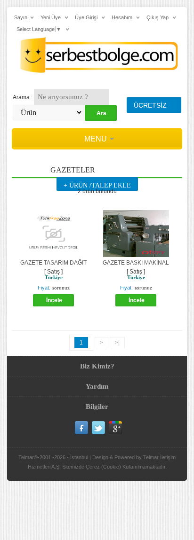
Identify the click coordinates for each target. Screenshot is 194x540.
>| (117, 342)
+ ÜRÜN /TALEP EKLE (97, 185)
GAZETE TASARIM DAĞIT (53, 262)
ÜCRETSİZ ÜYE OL (150, 107)
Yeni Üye (50, 17)
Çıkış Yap (157, 17)
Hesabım (122, 17)
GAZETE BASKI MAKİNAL (136, 262)
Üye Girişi (86, 17)
